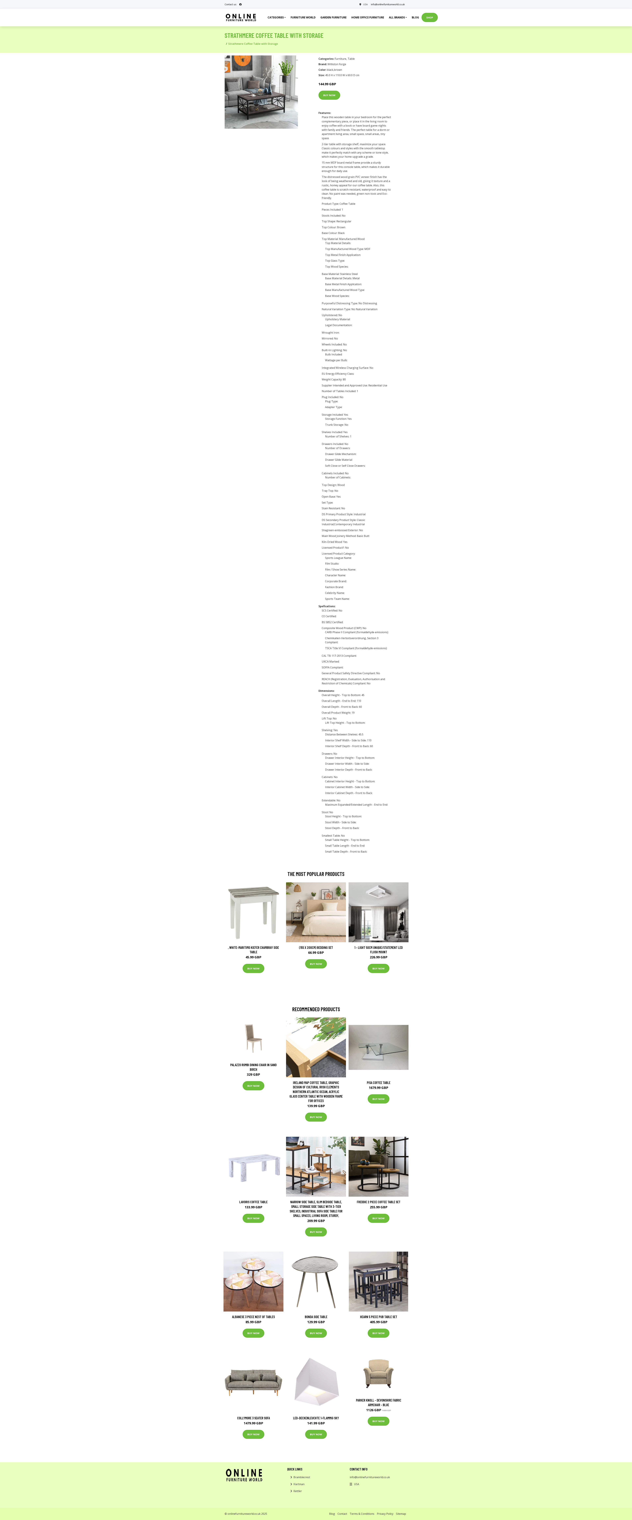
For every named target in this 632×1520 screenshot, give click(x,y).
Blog (415, 17)
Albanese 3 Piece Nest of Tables (253, 1317)
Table (351, 59)
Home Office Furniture (367, 17)
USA (365, 4)
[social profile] (240, 4)
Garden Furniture (333, 17)
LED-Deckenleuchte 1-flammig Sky (316, 1418)
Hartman (298, 1484)
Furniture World (303, 17)
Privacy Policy (385, 1514)
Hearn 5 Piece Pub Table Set (378, 1317)
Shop (429, 17)
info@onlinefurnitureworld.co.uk (388, 4)
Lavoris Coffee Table (253, 1202)
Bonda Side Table (316, 1317)
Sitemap (401, 1514)
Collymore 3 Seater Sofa (253, 1418)
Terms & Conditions (362, 1514)
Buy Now (329, 95)
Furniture (340, 59)
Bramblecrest (301, 1477)
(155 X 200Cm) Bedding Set (316, 947)
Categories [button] (276, 17)
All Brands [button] (397, 17)
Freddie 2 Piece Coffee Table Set (378, 1202)
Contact (342, 1514)
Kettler (297, 1491)
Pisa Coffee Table (378, 1082)
